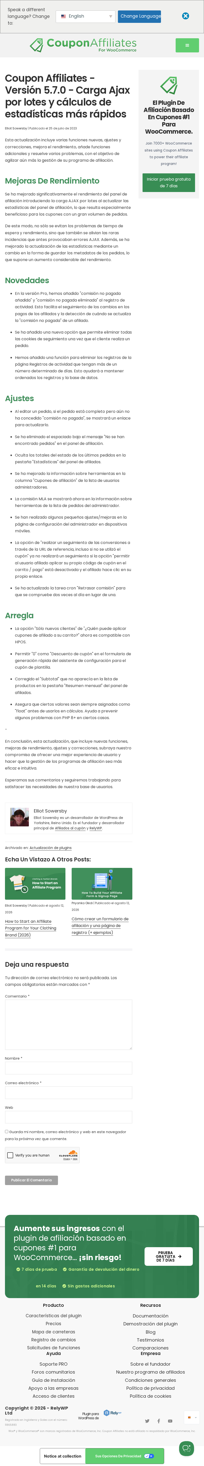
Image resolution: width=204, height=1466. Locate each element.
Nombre (13, 1058)
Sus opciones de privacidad (118, 1456)
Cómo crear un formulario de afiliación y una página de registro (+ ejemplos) (100, 925)
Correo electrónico (23, 1082)
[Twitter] (147, 1421)
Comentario (17, 996)
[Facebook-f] (158, 1421)
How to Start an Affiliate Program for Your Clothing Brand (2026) (30, 928)
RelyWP (96, 828)
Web (9, 1107)
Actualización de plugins (51, 847)
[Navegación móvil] (187, 45)
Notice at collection (62, 1456)
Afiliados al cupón (70, 828)
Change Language (141, 16)
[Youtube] (170, 1421)
